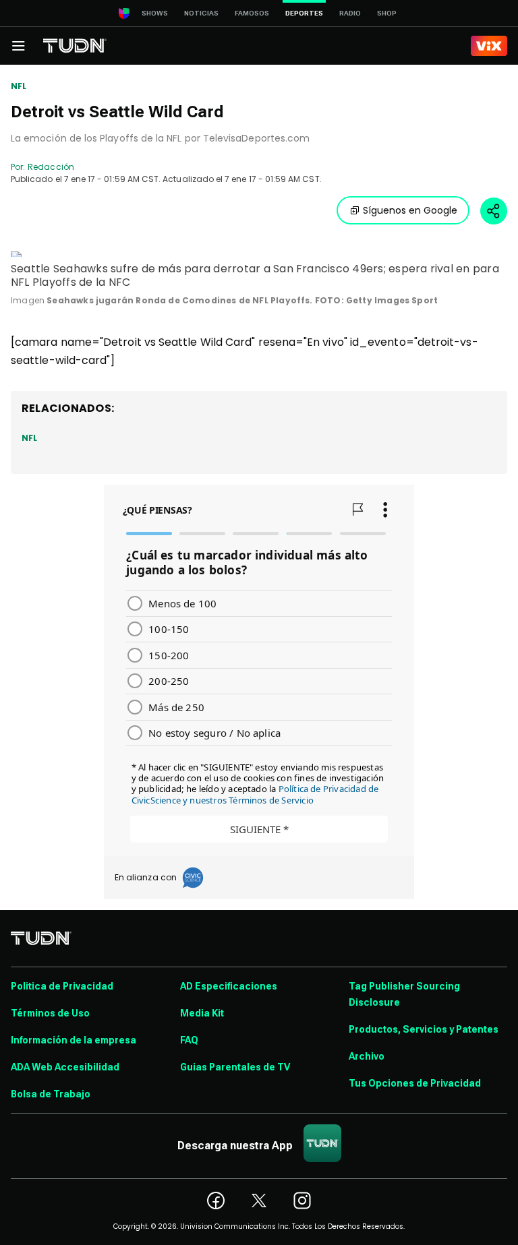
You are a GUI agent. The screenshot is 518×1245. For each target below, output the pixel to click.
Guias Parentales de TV (235, 1067)
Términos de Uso (50, 1013)
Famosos (252, 13)
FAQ (189, 1040)
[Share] (493, 211)
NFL (19, 86)
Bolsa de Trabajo (50, 1094)
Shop (387, 13)
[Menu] (18, 46)
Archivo (366, 1056)
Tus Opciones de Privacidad (415, 1083)
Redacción (51, 167)
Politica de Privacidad (62, 986)
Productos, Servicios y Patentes (423, 1029)
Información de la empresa (73, 1040)
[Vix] (489, 46)
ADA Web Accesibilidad (65, 1067)
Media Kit (202, 1013)
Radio (350, 13)
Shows (155, 13)
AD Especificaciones (228, 986)
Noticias (201, 13)
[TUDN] (75, 46)
